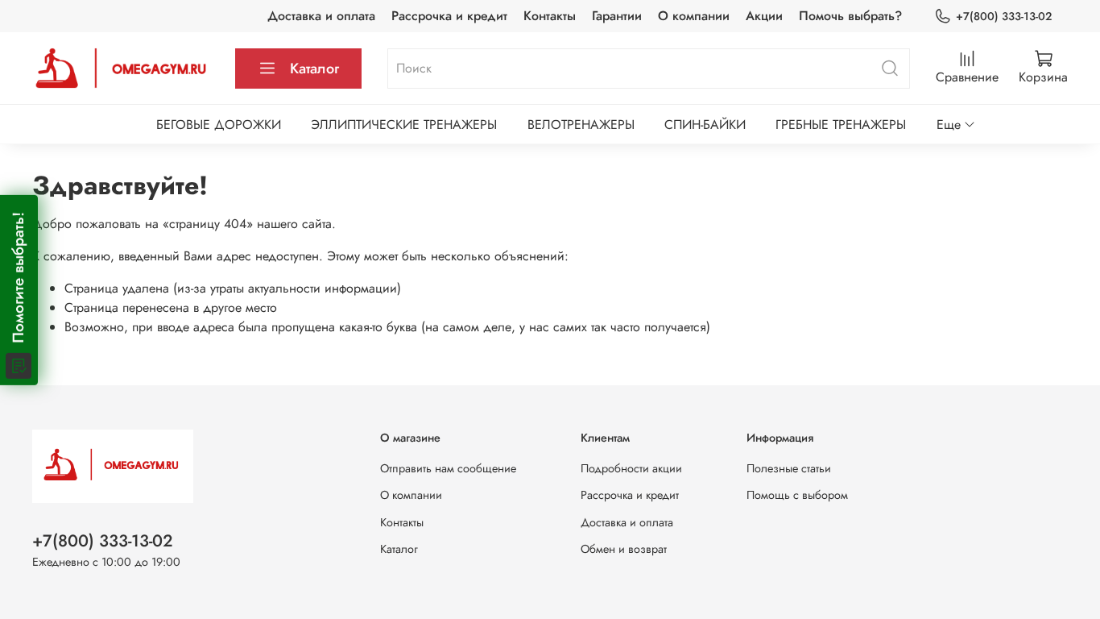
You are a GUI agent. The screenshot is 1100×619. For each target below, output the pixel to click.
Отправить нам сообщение (448, 468)
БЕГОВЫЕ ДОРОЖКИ (218, 124)
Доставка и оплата (321, 15)
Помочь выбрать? (850, 15)
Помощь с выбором (797, 495)
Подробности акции (631, 468)
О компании (694, 15)
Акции (764, 15)
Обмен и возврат (624, 549)
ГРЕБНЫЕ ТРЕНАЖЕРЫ (840, 124)
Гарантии (617, 15)
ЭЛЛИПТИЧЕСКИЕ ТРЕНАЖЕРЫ (404, 124)
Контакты (549, 15)
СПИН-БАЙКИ (705, 124)
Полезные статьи (788, 468)
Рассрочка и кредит (449, 15)
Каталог (314, 68)
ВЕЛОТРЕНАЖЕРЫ (581, 124)
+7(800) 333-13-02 (1004, 16)
